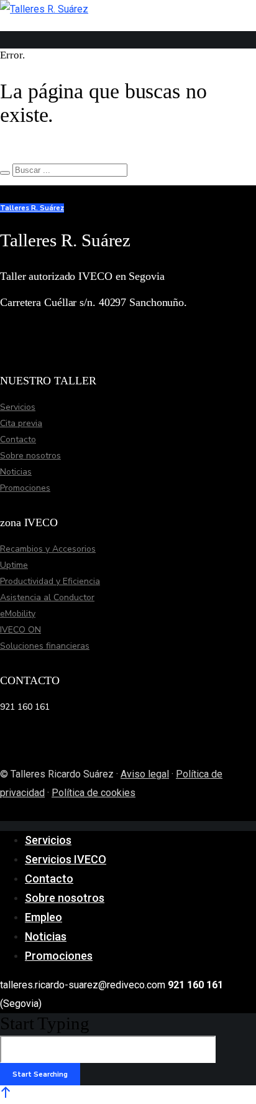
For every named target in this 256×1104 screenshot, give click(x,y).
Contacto (18, 439)
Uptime (14, 565)
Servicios (17, 407)
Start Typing (44, 1023)
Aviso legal (145, 774)
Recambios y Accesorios (48, 549)
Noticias (16, 472)
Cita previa (21, 423)
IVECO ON (20, 630)
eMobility (17, 613)
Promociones (25, 488)
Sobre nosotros (30, 456)
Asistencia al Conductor (47, 597)
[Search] (5, 173)
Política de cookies (93, 793)
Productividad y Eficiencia (50, 581)
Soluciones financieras (44, 646)
